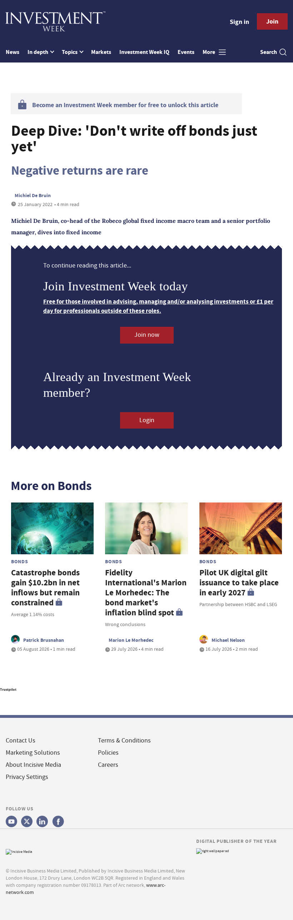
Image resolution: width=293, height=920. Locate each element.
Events (186, 52)
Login (146, 420)
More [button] (209, 52)
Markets (101, 52)
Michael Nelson (228, 640)
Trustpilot (8, 689)
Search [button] (268, 52)
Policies (108, 753)
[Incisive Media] (19, 851)
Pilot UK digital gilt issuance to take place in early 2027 (239, 582)
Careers (108, 765)
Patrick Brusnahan (43, 640)
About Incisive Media (33, 765)
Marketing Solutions (33, 753)
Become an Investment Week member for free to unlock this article (125, 105)
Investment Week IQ (144, 52)
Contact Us (20, 740)
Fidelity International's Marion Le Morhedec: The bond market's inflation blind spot (146, 592)
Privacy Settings (27, 777)
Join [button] (272, 21)
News (12, 52)
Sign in (239, 22)
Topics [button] (70, 52)
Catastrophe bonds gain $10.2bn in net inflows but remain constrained (45, 587)
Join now (146, 335)
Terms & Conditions (124, 740)
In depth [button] (38, 52)
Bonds (19, 561)
